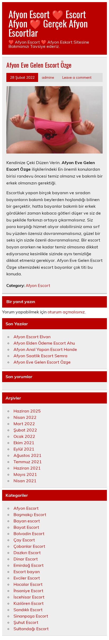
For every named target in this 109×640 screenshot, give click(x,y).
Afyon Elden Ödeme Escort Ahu (44, 343)
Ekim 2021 (23, 442)
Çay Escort (24, 539)
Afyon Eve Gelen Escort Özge (42, 362)
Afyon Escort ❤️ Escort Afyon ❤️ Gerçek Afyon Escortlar (48, 23)
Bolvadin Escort (28, 533)
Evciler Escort (26, 578)
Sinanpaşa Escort (30, 616)
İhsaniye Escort (28, 590)
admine (48, 77)
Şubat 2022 (25, 430)
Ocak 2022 (24, 436)
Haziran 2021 (27, 468)
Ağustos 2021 (27, 455)
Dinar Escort (25, 559)
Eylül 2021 (23, 449)
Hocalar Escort (28, 584)
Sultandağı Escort (31, 628)
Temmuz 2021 (27, 461)
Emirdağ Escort (28, 565)
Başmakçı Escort (29, 514)
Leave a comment (77, 77)
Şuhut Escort (25, 622)
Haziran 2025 (27, 411)
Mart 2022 (24, 423)
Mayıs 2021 (25, 474)
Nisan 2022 (25, 417)
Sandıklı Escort (28, 609)
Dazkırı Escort (27, 552)
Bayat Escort (26, 527)
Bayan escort (26, 520)
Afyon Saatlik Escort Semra (40, 355)
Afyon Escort (38, 285)
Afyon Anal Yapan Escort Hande (45, 349)
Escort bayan (26, 571)
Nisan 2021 (25, 480)
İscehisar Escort (28, 597)
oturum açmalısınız (66, 311)
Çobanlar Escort (29, 546)
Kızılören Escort (28, 603)
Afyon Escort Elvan (32, 336)
